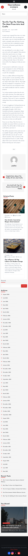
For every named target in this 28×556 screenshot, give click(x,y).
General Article (6, 523)
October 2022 (6, 411)
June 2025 (5, 333)
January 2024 (6, 365)
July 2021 (5, 464)
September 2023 (7, 379)
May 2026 (5, 305)
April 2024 (5, 354)
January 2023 (6, 400)
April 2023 (5, 390)
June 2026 (5, 301)
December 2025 (7, 322)
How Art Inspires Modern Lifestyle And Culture (14, 488)
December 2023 (7, 368)
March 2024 (6, 358)
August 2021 (6, 460)
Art (9, 29)
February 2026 (6, 315)
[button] (24, 504)
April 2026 (5, 308)
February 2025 (6, 347)
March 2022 (6, 436)
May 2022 (5, 428)
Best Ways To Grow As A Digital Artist (12, 485)
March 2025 (6, 344)
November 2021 (7, 450)
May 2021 (5, 471)
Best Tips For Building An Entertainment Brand (14, 496)
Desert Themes (14, 549)
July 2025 (5, 329)
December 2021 (7, 446)
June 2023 (5, 382)
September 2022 (7, 414)
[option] (14, 520)
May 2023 (5, 386)
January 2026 (6, 319)
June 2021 (5, 467)
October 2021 (6, 453)
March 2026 (6, 312)
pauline (5, 29)
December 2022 (7, 404)
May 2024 (5, 351)
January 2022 (6, 443)
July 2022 (5, 421)
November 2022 (7, 407)
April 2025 (5, 340)
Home (3, 14)
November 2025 (7, 326)
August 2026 (6, 294)
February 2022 (6, 439)
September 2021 (7, 457)
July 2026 (5, 298)
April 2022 (5, 432)
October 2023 (6, 375)
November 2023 (7, 372)
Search (3, 281)
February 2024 (6, 361)
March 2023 (6, 393)
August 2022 (6, 418)
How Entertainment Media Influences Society (14, 492)
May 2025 (5, 336)
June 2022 (5, 425)
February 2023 (6, 397)
